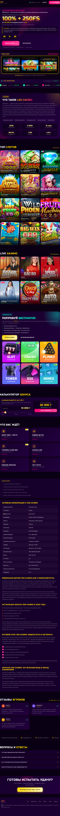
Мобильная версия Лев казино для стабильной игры (15, 486)
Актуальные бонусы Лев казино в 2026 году (13, 489)
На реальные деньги (27, 337)
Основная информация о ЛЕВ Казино (12, 484)
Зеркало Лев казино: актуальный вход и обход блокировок (17, 495)
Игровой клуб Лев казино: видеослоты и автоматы (15, 492)
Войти (45, 2)
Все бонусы (27, 43)
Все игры (56, 147)
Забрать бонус (10, 43)
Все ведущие (54, 254)
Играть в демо (9, 337)
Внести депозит (46, 410)
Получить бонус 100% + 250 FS (30, 789)
